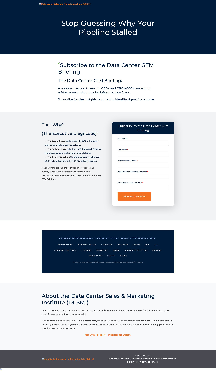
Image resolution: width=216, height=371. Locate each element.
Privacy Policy (134, 362)
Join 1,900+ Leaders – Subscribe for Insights (108, 335)
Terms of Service (150, 362)
